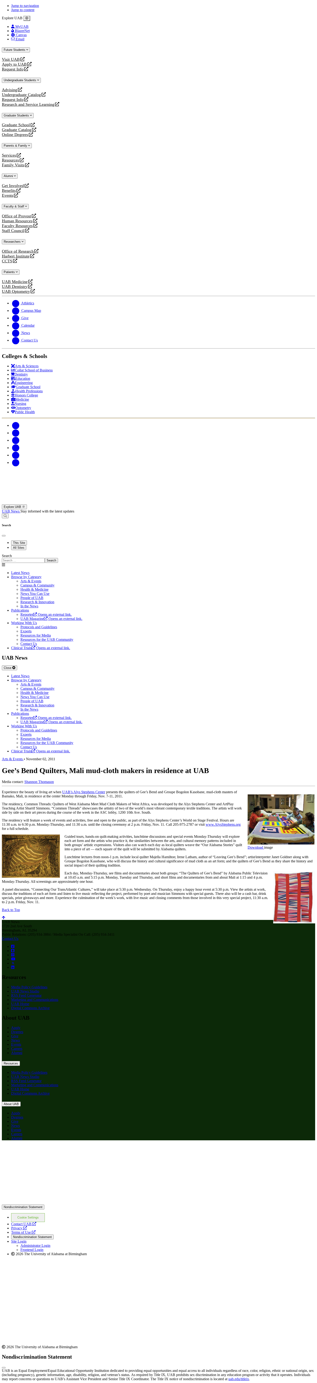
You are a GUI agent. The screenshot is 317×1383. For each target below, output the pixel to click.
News (15, 1040)
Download (256, 847)
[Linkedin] (15, 462)
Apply (15, 1028)
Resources (10, 160)
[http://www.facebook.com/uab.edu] (12, 946)
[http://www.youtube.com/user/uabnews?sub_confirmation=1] (13, 959)
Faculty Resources (17, 225)
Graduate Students (17, 115)
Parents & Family (16, 145)
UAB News (11, 511)
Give (14, 1036)
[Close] (26, 18)
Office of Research (18, 251)
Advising (9, 89)
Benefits (9, 190)
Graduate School (16, 125)
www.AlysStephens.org (223, 824)
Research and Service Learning (28, 104)
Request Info (12, 69)
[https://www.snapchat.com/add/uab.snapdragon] (12, 951)
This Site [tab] (19, 543)
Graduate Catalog (16, 129)
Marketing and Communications (34, 1000)
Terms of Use (23, 1232)
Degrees (17, 1032)
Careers (16, 1049)
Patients (10, 272)
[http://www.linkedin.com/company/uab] (12, 967)
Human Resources (17, 221)
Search (7, 556)
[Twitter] (15, 433)
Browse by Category (26, 577)
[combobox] (23, 560)
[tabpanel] (158, 558)
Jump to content (22, 10)
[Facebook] (15, 425)
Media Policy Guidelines (29, 987)
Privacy (19, 1228)
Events (8, 195)
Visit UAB (11, 59)
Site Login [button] (18, 1241)
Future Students (15, 50)
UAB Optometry (16, 291)
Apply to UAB (14, 64)
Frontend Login (31, 1250)
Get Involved (13, 185)
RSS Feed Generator (26, 995)
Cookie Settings (28, 1217)
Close (8, 668)
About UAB (11, 1104)
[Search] (5, 515)
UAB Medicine (15, 281)
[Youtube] (15, 448)
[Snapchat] (15, 455)
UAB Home (20, 1004)
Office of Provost (16, 216)
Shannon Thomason (39, 782)
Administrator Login (35, 1246)
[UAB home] (158, 502)
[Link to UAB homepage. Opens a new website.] (42, 1151)
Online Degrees (15, 134)
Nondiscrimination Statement (23, 1207)
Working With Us (24, 623)
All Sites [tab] (18, 547)
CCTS (8, 261)
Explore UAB (13, 507)
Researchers (13, 241)
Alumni (9, 176)
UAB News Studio (25, 991)
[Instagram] (15, 440)
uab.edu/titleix (238, 1379)
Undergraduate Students (20, 80)
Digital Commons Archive (30, 1008)
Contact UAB (23, 1224)
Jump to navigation (25, 6)
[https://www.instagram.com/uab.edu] (12, 955)
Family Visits (13, 165)
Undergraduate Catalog (21, 94)
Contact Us (10, 939)
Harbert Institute (15, 256)
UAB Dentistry (14, 286)
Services (9, 155)
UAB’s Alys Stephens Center (83, 792)
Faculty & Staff (14, 206)
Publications (20, 610)
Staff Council (13, 230)
